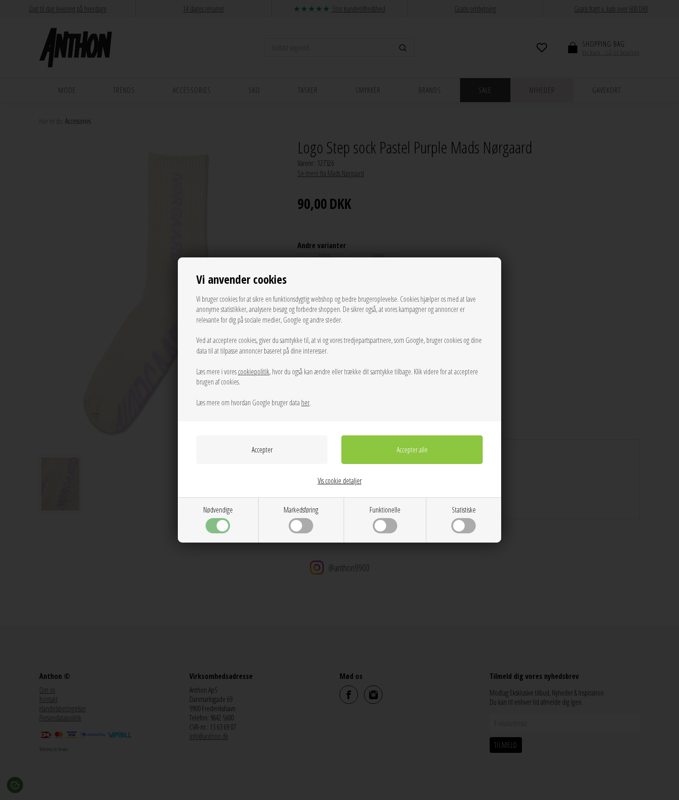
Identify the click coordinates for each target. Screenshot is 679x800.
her (305, 402)
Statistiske (464, 510)
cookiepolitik (253, 371)
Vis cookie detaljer (340, 481)
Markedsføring (301, 510)
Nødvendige (218, 510)
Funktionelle (385, 510)
